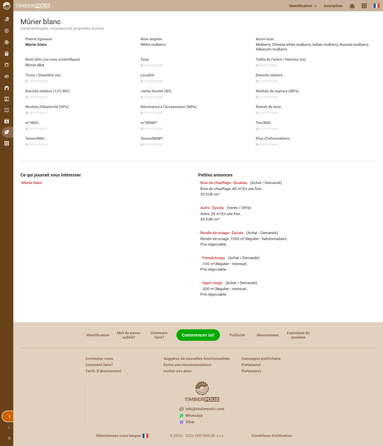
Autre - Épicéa (212, 208)
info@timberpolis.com (205, 409)
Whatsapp (194, 415)
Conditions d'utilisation (272, 435)
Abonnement (268, 335)
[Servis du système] (364, 6)
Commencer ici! (198, 335)
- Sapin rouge (211, 283)
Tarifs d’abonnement (103, 371)
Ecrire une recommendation (187, 365)
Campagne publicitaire (261, 358)
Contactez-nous (99, 358)
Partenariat (251, 365)
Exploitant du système (298, 335)
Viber (190, 422)
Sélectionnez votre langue (118, 435)
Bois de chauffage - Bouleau (223, 182)
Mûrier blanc (31, 182)
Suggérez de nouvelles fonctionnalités (197, 358)
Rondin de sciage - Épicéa (221, 233)
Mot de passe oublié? (128, 335)
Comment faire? (159, 335)
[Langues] (376, 5)
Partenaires (251, 371)
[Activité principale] (352, 6)
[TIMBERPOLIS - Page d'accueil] (29, 6)
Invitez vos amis (178, 371)
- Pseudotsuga (212, 258)
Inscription (333, 6)
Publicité (237, 335)
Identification (300, 6)
